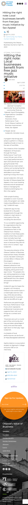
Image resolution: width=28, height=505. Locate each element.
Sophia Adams (11, 79)
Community (10, 37)
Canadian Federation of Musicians (13, 117)
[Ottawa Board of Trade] (7, 3)
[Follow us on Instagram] (22, 4)
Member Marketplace (9, 441)
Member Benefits (8, 438)
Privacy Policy (7, 501)
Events (5, 447)
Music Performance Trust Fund (11, 121)
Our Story (6, 435)
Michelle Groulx (18, 133)
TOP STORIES (16, 52)
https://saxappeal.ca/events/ (15, 338)
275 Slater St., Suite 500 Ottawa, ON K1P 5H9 (10, 459)
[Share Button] (7, 32)
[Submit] (24, 404)
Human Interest (9, 39)
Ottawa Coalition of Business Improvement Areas (14, 125)
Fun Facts (18, 37)
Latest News (6, 451)
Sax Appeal (14, 127)
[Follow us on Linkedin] (18, 4)
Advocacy (6, 444)
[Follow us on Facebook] (20, 4)
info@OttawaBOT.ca (9, 465)
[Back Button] (5, 32)
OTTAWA (7, 52)
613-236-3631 (6, 463)
